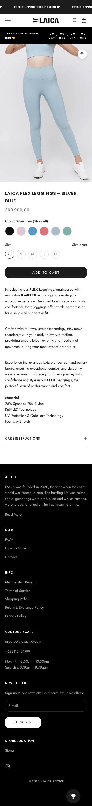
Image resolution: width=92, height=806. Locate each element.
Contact (11, 556)
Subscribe (23, 722)
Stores (10, 750)
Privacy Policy (15, 615)
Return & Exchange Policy (24, 607)
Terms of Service (17, 590)
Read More (13, 514)
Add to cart (46, 272)
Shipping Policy (17, 599)
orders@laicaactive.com (23, 641)
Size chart (79, 244)
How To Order (16, 548)
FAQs (9, 539)
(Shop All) (40, 221)
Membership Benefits (21, 582)
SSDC (53, 792)
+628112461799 (17, 651)
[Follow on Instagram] (7, 766)
